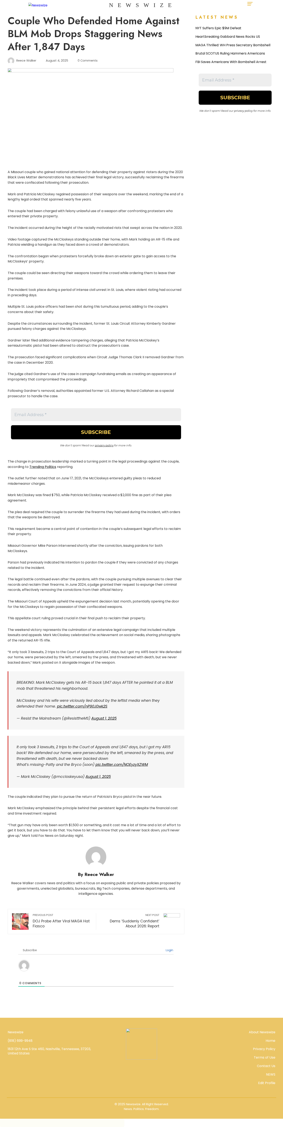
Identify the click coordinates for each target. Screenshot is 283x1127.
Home (270, 1040)
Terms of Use (264, 1057)
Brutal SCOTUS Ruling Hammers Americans (230, 53)
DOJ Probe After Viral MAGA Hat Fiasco (61, 921)
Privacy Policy (264, 1049)
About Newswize (262, 1032)
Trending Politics (42, 466)
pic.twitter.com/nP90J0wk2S (82, 706)
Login (169, 950)
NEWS (270, 1074)
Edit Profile (266, 1083)
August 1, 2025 (104, 718)
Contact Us (266, 1066)
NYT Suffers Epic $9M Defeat (218, 28)
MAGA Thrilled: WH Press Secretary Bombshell (232, 45)
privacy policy (104, 445)
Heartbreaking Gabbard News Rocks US (227, 36)
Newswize (142, 5)
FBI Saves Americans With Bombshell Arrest (230, 62)
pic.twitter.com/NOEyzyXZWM (122, 764)
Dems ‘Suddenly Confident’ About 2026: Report (134, 921)
